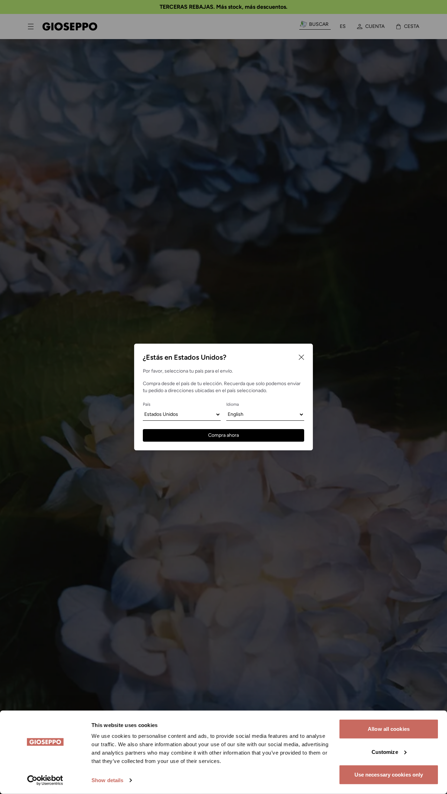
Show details (107, 780)
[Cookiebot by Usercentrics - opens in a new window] (45, 780)
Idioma (232, 404)
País (147, 404)
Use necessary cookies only (388, 775)
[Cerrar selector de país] (301, 357)
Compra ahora (223, 435)
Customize (385, 752)
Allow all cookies (389, 729)
